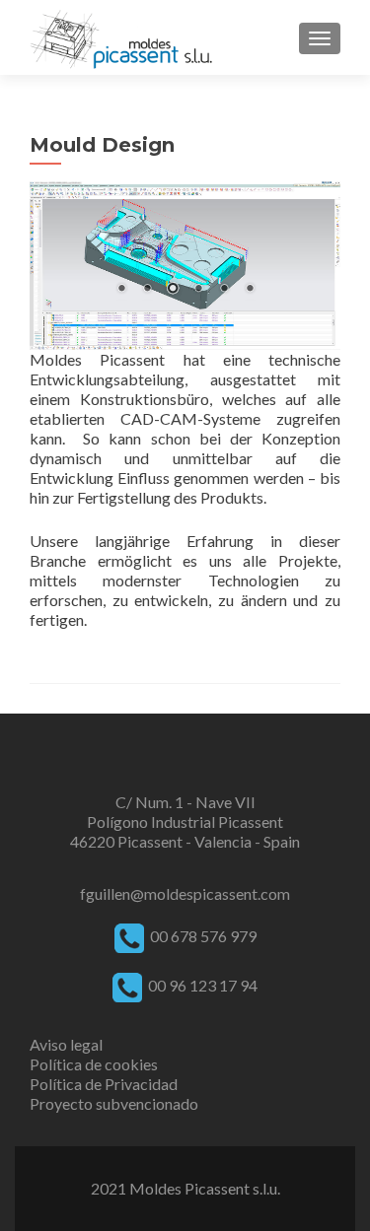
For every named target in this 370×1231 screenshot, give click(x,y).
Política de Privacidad (104, 1083)
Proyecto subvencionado (114, 1103)
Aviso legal (66, 1044)
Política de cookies (94, 1064)
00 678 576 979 (203, 935)
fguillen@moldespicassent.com (185, 893)
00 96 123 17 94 (201, 985)
